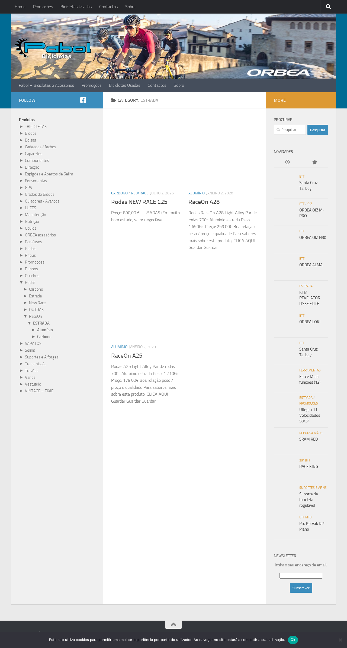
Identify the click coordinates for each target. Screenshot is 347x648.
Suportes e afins (313, 488)
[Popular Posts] (314, 162)
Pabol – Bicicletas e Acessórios (46, 85)
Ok (293, 639)
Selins (30, 350)
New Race (140, 193)
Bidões (31, 133)
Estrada (35, 296)
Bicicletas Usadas (76, 6)
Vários (30, 377)
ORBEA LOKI (309, 321)
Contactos (108, 6)
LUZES (30, 208)
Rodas (30, 282)
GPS (28, 187)
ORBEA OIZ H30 (312, 237)
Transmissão (36, 363)
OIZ (309, 204)
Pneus (30, 255)
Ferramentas (36, 180)
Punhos (31, 269)
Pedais (30, 248)
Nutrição (32, 221)
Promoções (43, 6)
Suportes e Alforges (42, 357)
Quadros (32, 275)
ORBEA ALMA (311, 264)
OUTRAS (36, 309)
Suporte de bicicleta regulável (308, 500)
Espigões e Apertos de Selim (49, 174)
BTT (301, 176)
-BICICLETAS (36, 126)
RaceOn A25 (126, 355)
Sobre (130, 6)
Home (20, 6)
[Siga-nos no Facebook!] (83, 100)
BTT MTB (305, 517)
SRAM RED (308, 439)
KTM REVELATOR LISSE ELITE (309, 298)
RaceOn (35, 316)
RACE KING (308, 466)
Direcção (32, 167)
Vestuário (33, 384)
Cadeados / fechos (40, 147)
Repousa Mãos (311, 433)
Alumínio (196, 193)
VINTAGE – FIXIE (39, 391)
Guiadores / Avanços (42, 201)
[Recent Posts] (287, 162)
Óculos (30, 228)
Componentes (37, 160)
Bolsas (30, 140)
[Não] (340, 640)
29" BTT (304, 460)
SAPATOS (33, 343)
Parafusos (33, 241)
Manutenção (35, 214)
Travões (31, 370)
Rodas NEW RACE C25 (139, 202)
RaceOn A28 (204, 202)
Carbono (119, 193)
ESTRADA (41, 323)
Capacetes (33, 153)
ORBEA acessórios (40, 235)
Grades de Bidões (39, 194)
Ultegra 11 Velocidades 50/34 (309, 415)
